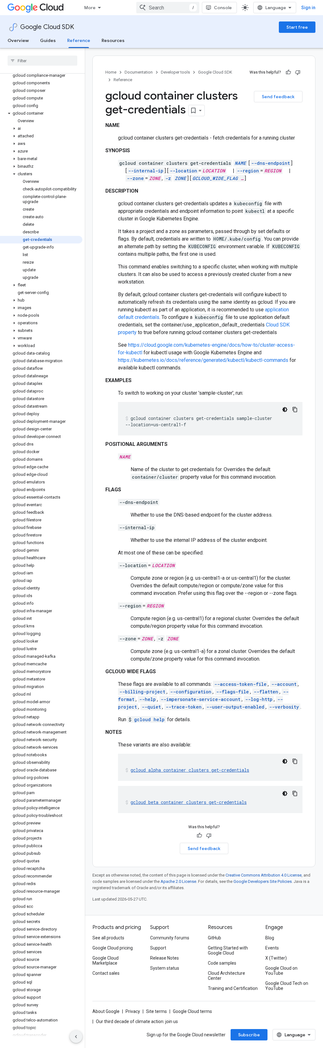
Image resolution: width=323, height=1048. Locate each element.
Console (223, 7)
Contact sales (106, 973)
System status (164, 968)
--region (248, 171)
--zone (135, 178)
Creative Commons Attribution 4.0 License (264, 875)
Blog (269, 937)
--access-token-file (240, 684)
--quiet (151, 707)
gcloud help (149, 719)
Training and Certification (233, 988)
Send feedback (278, 96)
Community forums (169, 937)
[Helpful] (288, 72)
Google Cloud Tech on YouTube (286, 986)
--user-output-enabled (235, 707)
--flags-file (232, 692)
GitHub (214, 937)
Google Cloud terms (192, 1011)
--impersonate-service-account (200, 699)
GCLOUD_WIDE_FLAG (215, 178)
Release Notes (164, 958)
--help (147, 699)
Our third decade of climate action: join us (137, 1021)
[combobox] (167, 7)
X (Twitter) (276, 958)
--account (284, 684)
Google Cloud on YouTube (281, 971)
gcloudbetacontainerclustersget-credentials (189, 802)
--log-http (259, 699)
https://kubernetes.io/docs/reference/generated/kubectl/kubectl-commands (203, 360)
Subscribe (249, 1035)
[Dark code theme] (285, 409)
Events (272, 947)
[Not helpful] (297, 72)
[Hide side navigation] (76, 1036)
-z (168, 178)
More (90, 7)
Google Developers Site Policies (262, 881)
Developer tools (175, 72)
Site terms (156, 1011)
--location (183, 171)
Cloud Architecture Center (226, 976)
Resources (113, 40)
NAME (240, 163)
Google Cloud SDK (47, 27)
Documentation (139, 72)
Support (158, 947)
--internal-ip (145, 171)
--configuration (190, 692)
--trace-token (184, 707)
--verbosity (284, 707)
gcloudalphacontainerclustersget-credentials (190, 770)
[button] (41, 113)
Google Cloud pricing (112, 947)
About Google (106, 1011)
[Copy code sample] (295, 409)
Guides (48, 40)
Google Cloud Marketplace (105, 960)
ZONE (180, 178)
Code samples (222, 963)
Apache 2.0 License (178, 881)
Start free (297, 27)
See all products (108, 937)
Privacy (133, 1011)
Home (110, 72)
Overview (18, 40)
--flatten (266, 692)
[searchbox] (42, 61)
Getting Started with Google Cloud (228, 950)
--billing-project (142, 692)
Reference (78, 40)
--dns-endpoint (270, 163)
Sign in (308, 7)
